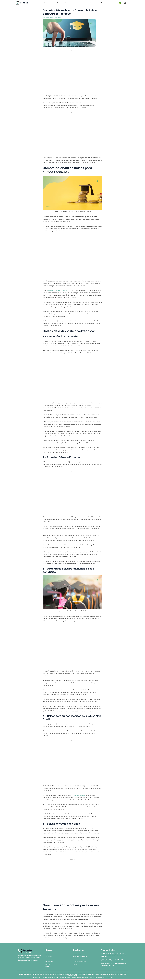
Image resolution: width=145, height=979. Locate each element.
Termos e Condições (79, 961)
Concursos (68, 3)
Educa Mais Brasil (79, 795)
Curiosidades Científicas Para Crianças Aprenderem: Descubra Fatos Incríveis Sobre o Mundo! (114, 955)
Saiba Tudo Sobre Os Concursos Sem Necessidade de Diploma (112, 960)
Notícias (93, 3)
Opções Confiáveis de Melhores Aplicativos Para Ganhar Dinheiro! (114, 964)
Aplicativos (56, 3)
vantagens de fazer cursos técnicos (59, 290)
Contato (75, 964)
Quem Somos (77, 954)
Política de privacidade (80, 956)
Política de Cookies (78, 959)
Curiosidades (81, 3)
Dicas (102, 3)
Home (46, 3)
